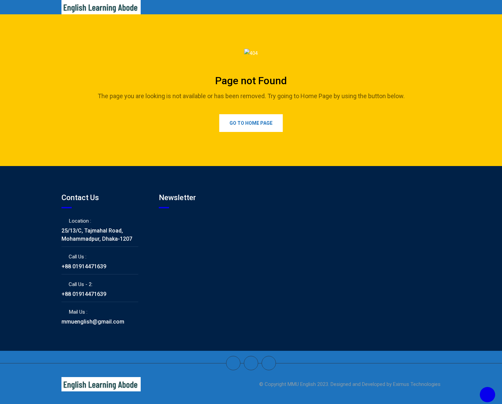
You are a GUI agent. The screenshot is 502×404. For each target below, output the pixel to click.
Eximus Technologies (417, 384)
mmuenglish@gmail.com (92, 321)
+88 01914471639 (83, 266)
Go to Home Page (251, 123)
